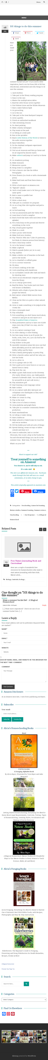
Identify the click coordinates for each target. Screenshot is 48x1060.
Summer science (40, 510)
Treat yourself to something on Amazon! (28, 460)
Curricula (15, 579)
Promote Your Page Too (8, 969)
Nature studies (15, 510)
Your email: (6, 709)
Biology (8, 579)
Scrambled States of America (26, 320)
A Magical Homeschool (8, 964)
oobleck (19, 155)
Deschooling (26, 505)
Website (5, 648)
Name (4, 629)
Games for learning (38, 505)
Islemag (15, 1056)
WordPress (32, 1056)
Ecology (22, 579)
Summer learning (27, 510)
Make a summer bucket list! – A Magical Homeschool (20, 601)
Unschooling (14, 515)
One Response (30, 515)
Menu (39, 2)
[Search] (26, 984)
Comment (6, 667)
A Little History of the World (26, 138)
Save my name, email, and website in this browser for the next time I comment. (23, 661)
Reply (44, 605)
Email (4, 638)
